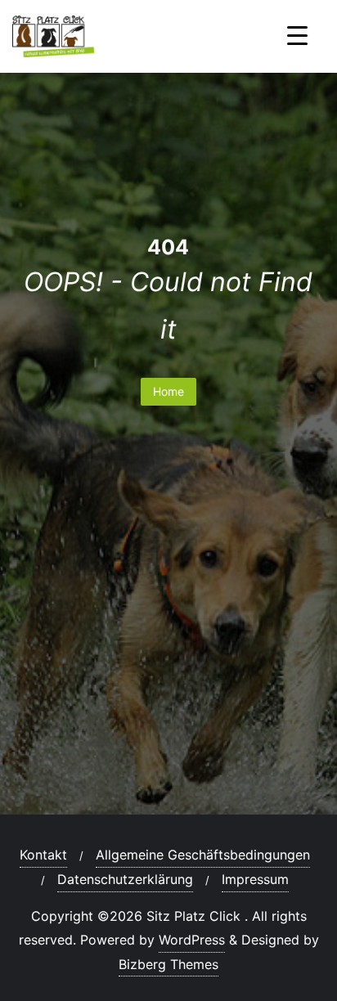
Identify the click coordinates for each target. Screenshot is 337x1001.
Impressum (255, 879)
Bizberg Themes (168, 964)
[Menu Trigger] (297, 34)
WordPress (192, 939)
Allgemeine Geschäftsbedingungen (203, 854)
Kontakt (43, 854)
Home (168, 391)
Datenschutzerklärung (125, 879)
